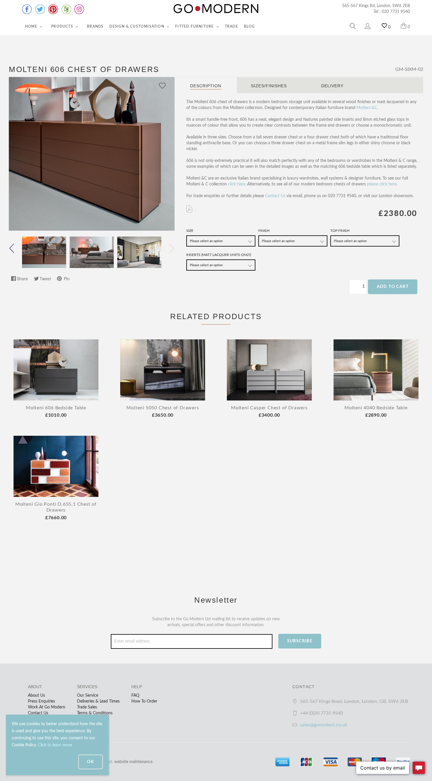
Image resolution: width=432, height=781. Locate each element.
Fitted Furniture (195, 26)
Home (31, 26)
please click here (381, 184)
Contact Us (275, 196)
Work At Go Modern (46, 707)
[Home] (216, 9)
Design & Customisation (137, 26)
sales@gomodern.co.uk (323, 725)
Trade (231, 26)
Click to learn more (55, 745)
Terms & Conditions (95, 713)
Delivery (332, 85)
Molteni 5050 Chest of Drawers (162, 407)
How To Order (144, 701)
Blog (249, 26)
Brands (95, 26)
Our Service (87, 695)
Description (205, 85)
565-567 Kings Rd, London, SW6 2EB (376, 6)
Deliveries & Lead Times (98, 701)
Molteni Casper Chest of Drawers (269, 407)
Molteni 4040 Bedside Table (376, 407)
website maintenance (133, 762)
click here (236, 184)
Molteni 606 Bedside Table (56, 407)
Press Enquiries (41, 701)
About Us (36, 695)
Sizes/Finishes (269, 85)
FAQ (135, 695)
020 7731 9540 (396, 12)
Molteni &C (366, 108)
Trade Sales (87, 707)
